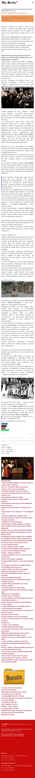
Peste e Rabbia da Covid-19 (9, 704)
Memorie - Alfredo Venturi (9, 706)
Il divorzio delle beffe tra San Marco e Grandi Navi (17, 698)
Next (31, 434)
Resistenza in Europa (7, 714)
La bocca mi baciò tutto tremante (11, 608)
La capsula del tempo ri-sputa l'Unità (12, 588)
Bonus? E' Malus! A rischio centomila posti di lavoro (17, 647)
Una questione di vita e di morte (11, 694)
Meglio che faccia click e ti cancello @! (13, 571)
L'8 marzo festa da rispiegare (10, 625)
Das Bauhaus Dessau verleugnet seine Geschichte (16, 536)
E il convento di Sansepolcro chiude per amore (15, 548)
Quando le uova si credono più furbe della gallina (16, 530)
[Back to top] (17, 742)
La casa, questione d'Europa (10, 708)
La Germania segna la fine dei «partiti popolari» (16, 565)
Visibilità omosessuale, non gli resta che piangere (16, 710)
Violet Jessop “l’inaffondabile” (10, 594)
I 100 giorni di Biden (7, 700)
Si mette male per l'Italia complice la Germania (15, 524)
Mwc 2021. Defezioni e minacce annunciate (14, 487)
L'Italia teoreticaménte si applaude (12, 559)
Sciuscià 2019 (5, 623)
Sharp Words (5, 481)
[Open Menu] (33, 2)
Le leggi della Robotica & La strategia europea (15, 606)
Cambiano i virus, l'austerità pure (11, 522)
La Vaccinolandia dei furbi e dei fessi (12, 696)
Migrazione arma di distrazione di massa (14, 692)
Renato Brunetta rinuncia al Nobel (12, 497)
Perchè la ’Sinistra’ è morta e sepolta (12, 546)
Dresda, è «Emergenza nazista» (11, 553)
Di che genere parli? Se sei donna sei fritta (14, 542)
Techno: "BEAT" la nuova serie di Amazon (14, 656)
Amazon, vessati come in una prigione (13, 489)
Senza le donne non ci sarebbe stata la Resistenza (16, 602)
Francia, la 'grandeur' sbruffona (11, 577)
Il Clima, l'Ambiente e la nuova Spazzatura (14, 616)
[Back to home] (9, 2)
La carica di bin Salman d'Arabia (11, 649)
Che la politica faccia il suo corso (11, 567)
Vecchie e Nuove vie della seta (10, 596)
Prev (3, 434)
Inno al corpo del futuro (8, 690)
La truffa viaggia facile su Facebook (12, 627)
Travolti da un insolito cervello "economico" (15, 491)
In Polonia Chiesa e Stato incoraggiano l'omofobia (16, 540)
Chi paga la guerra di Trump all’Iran (12, 712)
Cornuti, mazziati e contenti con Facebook (14, 641)
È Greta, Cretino (6, 604)
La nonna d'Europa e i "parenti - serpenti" (14, 658)
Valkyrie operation (7, 586)
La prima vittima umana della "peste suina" (14, 583)
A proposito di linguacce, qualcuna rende (14, 516)
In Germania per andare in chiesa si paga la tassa (16, 538)
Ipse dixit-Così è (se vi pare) (10, 614)
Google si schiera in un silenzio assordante (14, 569)
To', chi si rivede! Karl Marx (9, 544)
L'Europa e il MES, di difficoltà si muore (13, 551)
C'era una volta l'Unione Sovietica (11, 688)
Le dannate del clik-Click (9, 702)
